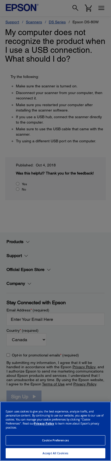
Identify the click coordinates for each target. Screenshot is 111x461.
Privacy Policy (44, 423)
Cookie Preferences (55, 440)
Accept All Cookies (55, 453)
